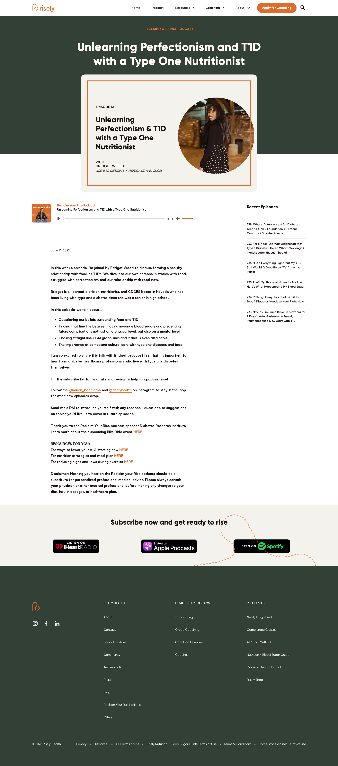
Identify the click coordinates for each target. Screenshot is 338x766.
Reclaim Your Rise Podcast (76, 205)
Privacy (81, 744)
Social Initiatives (115, 642)
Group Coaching (187, 629)
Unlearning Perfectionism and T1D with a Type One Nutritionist (101, 209)
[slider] (114, 218)
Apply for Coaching (276, 8)
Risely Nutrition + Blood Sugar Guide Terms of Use (182, 744)
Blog (107, 692)
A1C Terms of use (127, 744)
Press (107, 680)
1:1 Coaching (184, 617)
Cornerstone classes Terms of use (282, 744)
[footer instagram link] (35, 623)
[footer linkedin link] (57, 623)
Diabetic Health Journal (264, 667)
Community (112, 655)
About (108, 617)
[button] (184, 7)
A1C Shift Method (259, 642)
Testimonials (112, 667)
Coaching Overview (189, 642)
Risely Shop (255, 680)
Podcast (158, 8)
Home (135, 8)
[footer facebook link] (46, 623)
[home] (43, 8)
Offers (108, 717)
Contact (110, 629)
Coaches (181, 655)
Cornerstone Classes (261, 629)
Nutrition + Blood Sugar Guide (268, 655)
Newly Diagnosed (259, 617)
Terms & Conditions (237, 744)
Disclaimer (101, 744)
